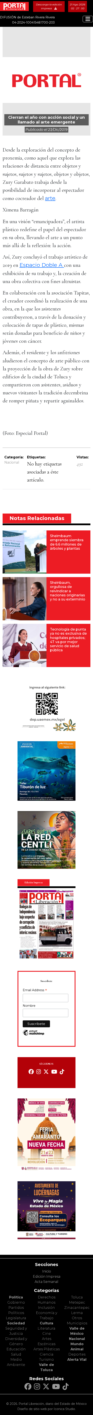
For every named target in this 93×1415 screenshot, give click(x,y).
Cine (46, 1334)
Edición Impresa (46, 1276)
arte (50, 198)
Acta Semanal (46, 1282)
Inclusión (46, 1308)
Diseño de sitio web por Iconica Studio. (46, 1409)
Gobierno (16, 1302)
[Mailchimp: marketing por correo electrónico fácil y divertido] (33, 1034)
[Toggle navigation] (88, 19)
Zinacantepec (77, 1308)
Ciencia (46, 1354)
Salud (16, 1354)
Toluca (77, 1297)
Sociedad (16, 1323)
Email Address (35, 990)
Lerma (77, 1313)
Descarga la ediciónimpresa (49, 6)
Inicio (46, 1271)
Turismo (46, 1359)
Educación (16, 1349)
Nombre (29, 1006)
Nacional (11, 462)
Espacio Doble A (41, 265)
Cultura (46, 1323)
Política (16, 1297)
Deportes (76, 1354)
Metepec (77, 1302)
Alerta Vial (77, 1359)
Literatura (46, 1328)
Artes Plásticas (47, 1349)
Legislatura (16, 1318)
